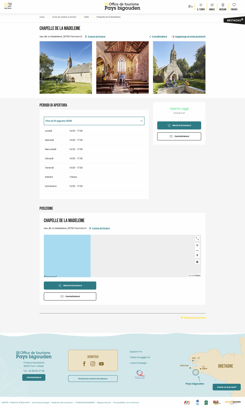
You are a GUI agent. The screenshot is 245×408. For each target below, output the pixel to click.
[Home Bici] (206, 402)
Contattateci (34, 377)
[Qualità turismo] (140, 374)
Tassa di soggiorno (140, 357)
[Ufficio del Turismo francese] (197, 402)
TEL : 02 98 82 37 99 (33, 371)
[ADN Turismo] (186, 402)
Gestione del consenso (62, 402)
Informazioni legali (40, 402)
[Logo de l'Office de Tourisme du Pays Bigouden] (34, 355)
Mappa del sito (104, 402)
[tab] (91, 121)
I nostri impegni (138, 363)
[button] (190, 7)
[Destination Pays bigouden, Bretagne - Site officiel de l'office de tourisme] (122, 6)
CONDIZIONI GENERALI (85, 402)
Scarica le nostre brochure (92, 378)
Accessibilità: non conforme (126, 402)
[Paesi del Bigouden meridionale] (217, 402)
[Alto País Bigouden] (233, 402)
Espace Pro (136, 351)
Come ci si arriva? (226, 387)
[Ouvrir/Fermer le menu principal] (8, 6)
